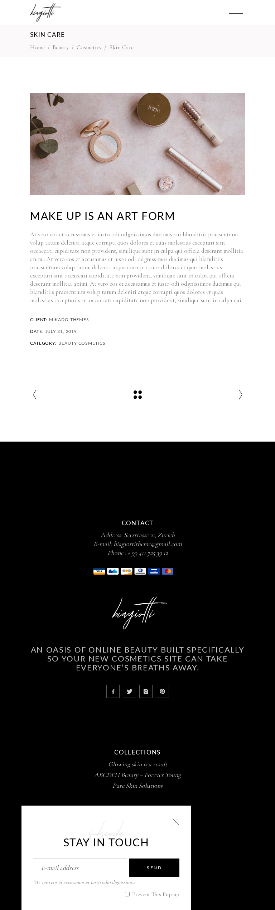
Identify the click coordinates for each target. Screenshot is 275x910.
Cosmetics (89, 47)
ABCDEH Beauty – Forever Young (137, 775)
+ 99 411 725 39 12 (147, 553)
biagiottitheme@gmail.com (148, 544)
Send (154, 868)
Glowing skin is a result (137, 764)
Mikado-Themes (69, 320)
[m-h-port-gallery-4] (137, 144)
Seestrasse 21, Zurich (149, 535)
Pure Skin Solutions (137, 786)
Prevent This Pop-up (155, 894)
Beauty (61, 47)
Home (37, 47)
